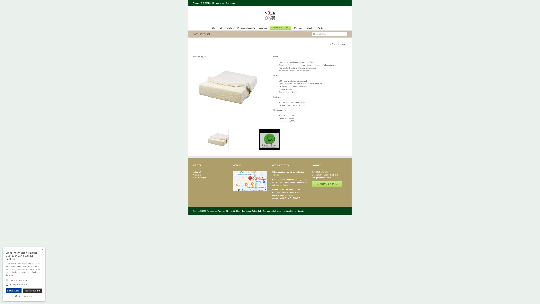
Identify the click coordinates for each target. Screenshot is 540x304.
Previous (335, 44)
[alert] (24, 274)
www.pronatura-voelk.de (321, 178)
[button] (24, 296)
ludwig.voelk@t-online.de (225, 3)
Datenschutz (257, 211)
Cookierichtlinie (269, 211)
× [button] (42, 250)
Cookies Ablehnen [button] (32, 291)
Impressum (246, 211)
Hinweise (17, 275)
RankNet (301, 211)
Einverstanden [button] (13, 291)
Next (344, 44)
